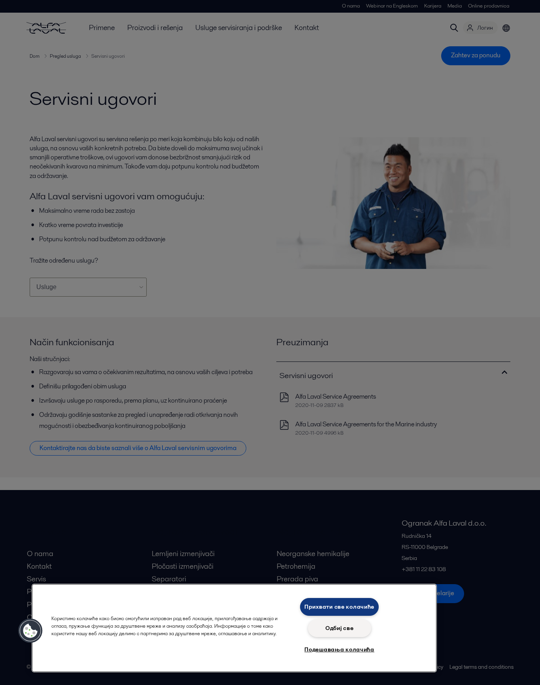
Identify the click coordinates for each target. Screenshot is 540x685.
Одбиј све (339, 628)
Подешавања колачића (339, 649)
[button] (30, 630)
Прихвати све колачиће (339, 607)
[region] (234, 628)
